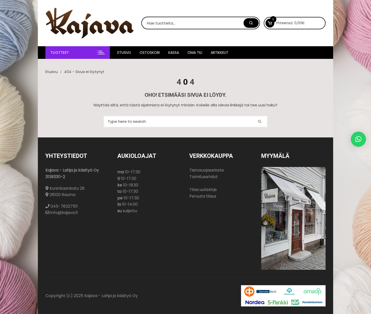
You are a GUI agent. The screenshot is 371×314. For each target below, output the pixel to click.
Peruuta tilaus (202, 196)
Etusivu (124, 52)
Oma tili (195, 52)
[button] (358, 139)
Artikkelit (219, 52)
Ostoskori (150, 52)
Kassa (173, 52)
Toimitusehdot (203, 177)
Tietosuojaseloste (206, 170)
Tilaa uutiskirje (203, 189)
